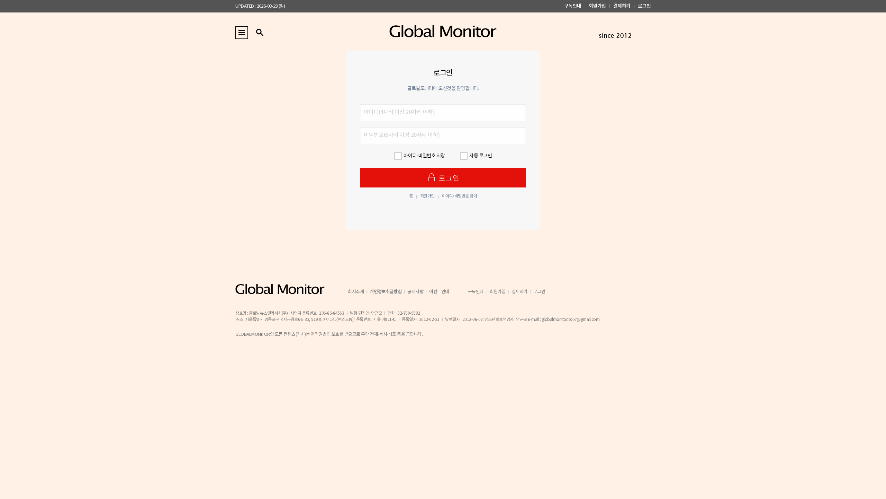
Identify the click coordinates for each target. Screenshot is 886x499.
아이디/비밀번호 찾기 (459, 196)
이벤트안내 (439, 292)
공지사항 (415, 292)
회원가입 (597, 6)
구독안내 (572, 6)
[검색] (259, 32)
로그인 (644, 6)
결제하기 (622, 6)
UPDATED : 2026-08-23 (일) (260, 6)
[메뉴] (241, 32)
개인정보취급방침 (385, 292)
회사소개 (356, 292)
